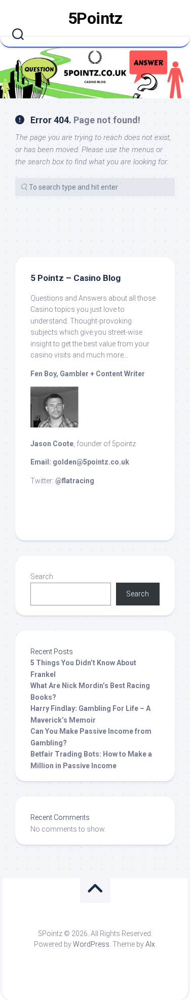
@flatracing (74, 481)
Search (41, 576)
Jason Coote (51, 444)
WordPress (91, 944)
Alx (150, 944)
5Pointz (95, 18)
